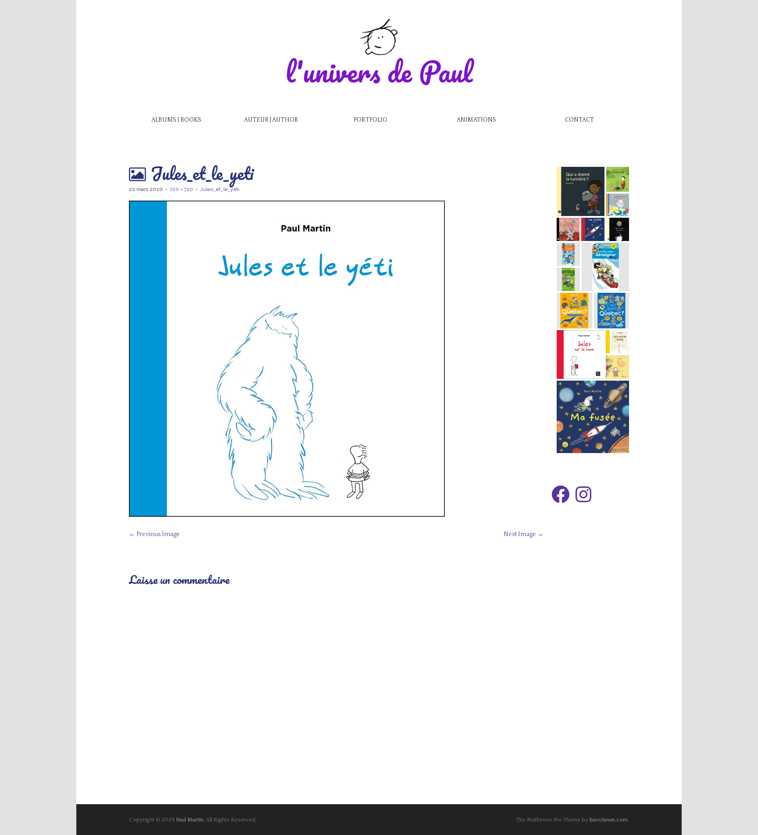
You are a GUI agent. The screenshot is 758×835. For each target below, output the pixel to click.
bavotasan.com (609, 820)
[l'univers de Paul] (379, 36)
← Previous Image (154, 534)
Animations (476, 119)
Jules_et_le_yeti (220, 189)
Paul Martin (190, 820)
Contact (579, 119)
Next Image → (523, 534)
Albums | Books (176, 119)
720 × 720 (181, 189)
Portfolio (370, 119)
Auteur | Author (271, 119)
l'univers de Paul (379, 71)
